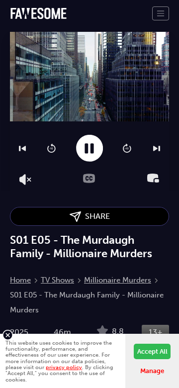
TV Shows (57, 280)
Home (20, 280)
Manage (152, 371)
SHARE (95, 216)
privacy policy (64, 367)
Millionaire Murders (117, 280)
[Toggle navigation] (160, 13)
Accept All (152, 351)
